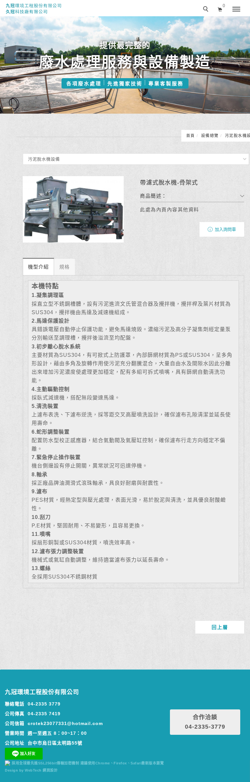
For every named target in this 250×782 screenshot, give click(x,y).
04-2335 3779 (44, 703)
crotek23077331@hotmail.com (65, 723)
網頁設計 (50, 770)
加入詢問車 (225, 229)
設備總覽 (210, 135)
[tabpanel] (125, 65)
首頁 (190, 135)
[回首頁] (33, 8)
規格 (64, 267)
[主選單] (236, 9)
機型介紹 (38, 267)
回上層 (220, 627)
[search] (207, 10)
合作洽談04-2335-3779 (205, 722)
